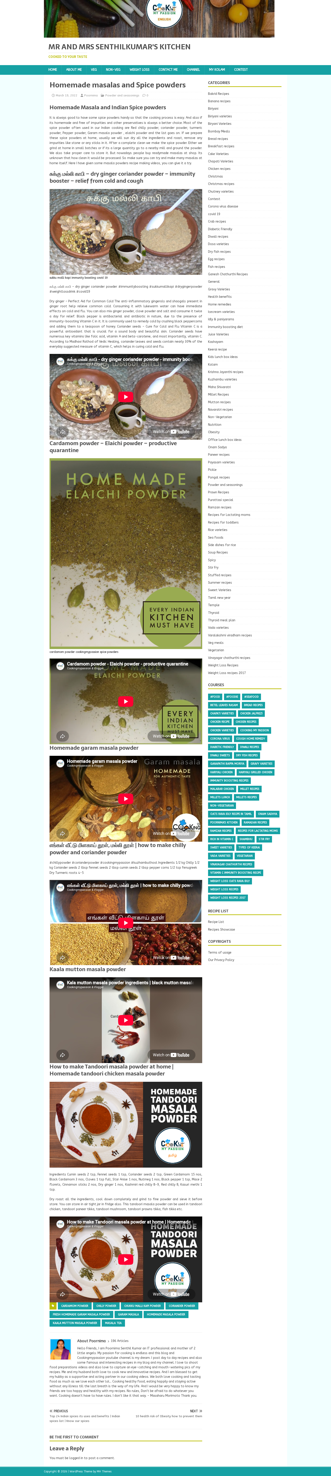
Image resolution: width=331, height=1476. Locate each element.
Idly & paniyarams (221, 319)
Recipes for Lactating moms (229, 515)
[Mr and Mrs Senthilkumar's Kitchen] (159, 35)
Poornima (91, 95)
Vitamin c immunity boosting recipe (235, 872)
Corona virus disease (223, 206)
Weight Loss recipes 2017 (227, 673)
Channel (193, 70)
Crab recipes (217, 221)
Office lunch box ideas (225, 440)
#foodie (232, 696)
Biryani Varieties (219, 124)
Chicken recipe (219, 721)
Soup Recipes (218, 552)
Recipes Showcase (221, 930)
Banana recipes (219, 101)
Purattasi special (220, 500)
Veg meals (216, 643)
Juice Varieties (218, 334)
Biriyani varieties (220, 116)
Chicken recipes (219, 169)
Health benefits (220, 297)
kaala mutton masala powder (75, 1323)
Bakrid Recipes (218, 94)
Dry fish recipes (219, 252)
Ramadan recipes (255, 822)
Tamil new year (219, 598)
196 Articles (120, 1341)
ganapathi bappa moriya (227, 763)
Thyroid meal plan (221, 620)
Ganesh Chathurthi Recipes (228, 274)
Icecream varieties (221, 312)
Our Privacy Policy (221, 960)
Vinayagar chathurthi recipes (229, 658)
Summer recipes (220, 583)
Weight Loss (140, 70)
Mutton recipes (219, 402)
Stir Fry (213, 567)
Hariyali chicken (221, 772)
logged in (76, 1458)
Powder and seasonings (122, 95)
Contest (241, 70)
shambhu (246, 839)
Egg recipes (216, 259)
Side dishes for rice (222, 545)
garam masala (128, 1314)
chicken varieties (222, 730)
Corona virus (220, 738)
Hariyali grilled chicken (255, 772)
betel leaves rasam (224, 705)
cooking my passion (254, 730)
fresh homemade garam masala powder (81, 1314)
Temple (214, 605)
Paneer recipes (219, 455)
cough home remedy (250, 738)
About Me (74, 70)
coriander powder (182, 1305)
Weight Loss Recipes (223, 665)
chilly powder (106, 1305)
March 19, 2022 (66, 95)
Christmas (215, 176)
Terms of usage (219, 952)
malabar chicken (222, 788)
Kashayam (215, 342)
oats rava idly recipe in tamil (231, 813)
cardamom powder (74, 1305)
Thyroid (213, 613)
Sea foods (215, 538)
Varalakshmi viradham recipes (230, 635)
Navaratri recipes (220, 410)
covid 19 (214, 214)
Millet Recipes (218, 394)
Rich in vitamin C (221, 839)
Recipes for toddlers (223, 522)
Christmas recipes (221, 184)
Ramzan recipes (219, 507)
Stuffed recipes (219, 575)
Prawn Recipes (218, 492)
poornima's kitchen (224, 822)
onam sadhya (267, 813)
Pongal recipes (219, 477)
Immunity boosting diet (225, 327)
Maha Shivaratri (219, 387)
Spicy (212, 560)
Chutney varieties (221, 192)
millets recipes (246, 797)
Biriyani (213, 109)
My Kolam (217, 70)
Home (52, 70)
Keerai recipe (217, 349)
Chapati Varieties (220, 161)
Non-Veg (113, 70)
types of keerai (249, 847)
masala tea (113, 1323)
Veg (94, 70)
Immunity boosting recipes (229, 780)
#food (215, 696)
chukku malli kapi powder (142, 1305)
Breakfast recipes (221, 146)
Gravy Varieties (219, 289)
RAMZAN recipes (221, 830)
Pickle (212, 470)
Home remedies (219, 304)
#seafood (251, 696)
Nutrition (214, 425)
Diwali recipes (218, 237)
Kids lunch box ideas (223, 357)
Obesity (214, 432)
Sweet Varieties (219, 590)
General (214, 282)
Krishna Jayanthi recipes (225, 372)
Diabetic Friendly (220, 229)
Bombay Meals (219, 131)
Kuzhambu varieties (222, 379)
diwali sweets (220, 755)
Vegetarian (216, 650)
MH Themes (104, 1471)
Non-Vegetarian (220, 417)
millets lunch (220, 797)
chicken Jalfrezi (251, 713)
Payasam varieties (221, 462)
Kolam (213, 365)
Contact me (168, 70)
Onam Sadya (217, 447)
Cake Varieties (218, 154)
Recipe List (216, 922)
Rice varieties (217, 530)
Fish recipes (216, 267)
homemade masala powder (166, 1314)
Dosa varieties (218, 244)
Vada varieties (218, 628)
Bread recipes (218, 139)
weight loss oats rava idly (230, 881)
